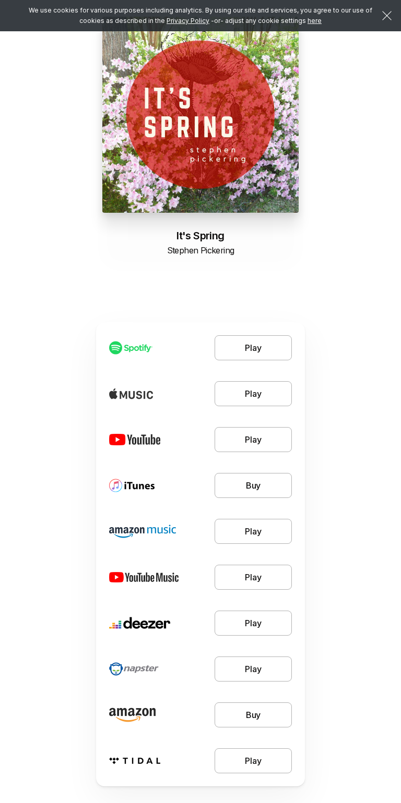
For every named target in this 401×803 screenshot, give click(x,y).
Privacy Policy (188, 21)
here (315, 21)
